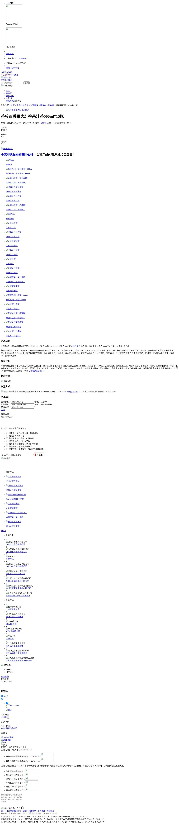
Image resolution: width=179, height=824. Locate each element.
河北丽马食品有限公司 (15, 574)
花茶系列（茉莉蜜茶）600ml (18, 173)
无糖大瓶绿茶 (12, 273)
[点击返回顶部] (6, 740)
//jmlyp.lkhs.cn (72, 392)
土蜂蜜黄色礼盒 (12, 609)
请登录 (4, 72)
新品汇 (9, 93)
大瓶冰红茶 (11, 228)
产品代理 (13, 728)
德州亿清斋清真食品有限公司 (18, 588)
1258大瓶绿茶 (12, 255)
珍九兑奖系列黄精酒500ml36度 (19, 660)
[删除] (9, 710)
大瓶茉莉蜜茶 (12, 291)
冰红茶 (51, 105)
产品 (3, 80)
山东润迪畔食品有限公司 (16, 552)
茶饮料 (43, 105)
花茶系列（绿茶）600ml (16, 300)
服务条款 (41, 811)
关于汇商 (5, 811)
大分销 (9, 98)
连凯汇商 (10, 54)
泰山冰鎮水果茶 (12, 526)
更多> (3, 531)
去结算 (4, 717)
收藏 (8, 68)
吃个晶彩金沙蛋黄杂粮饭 (16, 653)
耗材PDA (10, 559)
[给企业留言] (7, 149)
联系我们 (14, 811)
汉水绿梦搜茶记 (12, 481)
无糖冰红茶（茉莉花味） (16, 182)
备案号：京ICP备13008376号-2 (14, 813)
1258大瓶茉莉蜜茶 (13, 192)
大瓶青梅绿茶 (12, 246)
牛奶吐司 (10, 639)
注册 (10, 72)
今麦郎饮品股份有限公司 (17, 154)
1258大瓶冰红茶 (12, 237)
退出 (16, 75)
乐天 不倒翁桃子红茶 (15, 499)
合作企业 (10, 96)
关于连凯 (23, 811)
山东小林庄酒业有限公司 (16, 566)
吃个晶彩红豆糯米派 (14, 617)
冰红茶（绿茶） (12, 309)
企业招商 (5, 728)
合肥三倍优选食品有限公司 (17, 581)
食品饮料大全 (22, 105)
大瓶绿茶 (10, 264)
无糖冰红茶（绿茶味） (15, 318)
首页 (8, 91)
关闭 (3, 410)
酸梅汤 (9, 164)
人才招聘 (32, 811)
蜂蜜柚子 (10, 219)
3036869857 (23, 58)
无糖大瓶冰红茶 (12, 201)
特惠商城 (10, 101)
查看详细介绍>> (37, 371)
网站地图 (50, 811)
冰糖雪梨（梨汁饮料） (15, 282)
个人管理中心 (7, 75)
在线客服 (10, 737)
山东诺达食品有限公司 (15, 544)
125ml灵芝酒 (11, 624)
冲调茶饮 (34, 105)
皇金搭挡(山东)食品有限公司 (18, 596)
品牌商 (9, 80)
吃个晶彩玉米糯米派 (14, 646)
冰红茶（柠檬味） (13, 336)
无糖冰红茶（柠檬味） (15, 210)
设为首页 (15, 68)
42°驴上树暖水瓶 (13, 631)
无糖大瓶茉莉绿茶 (13, 327)
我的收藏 (5, 677)
